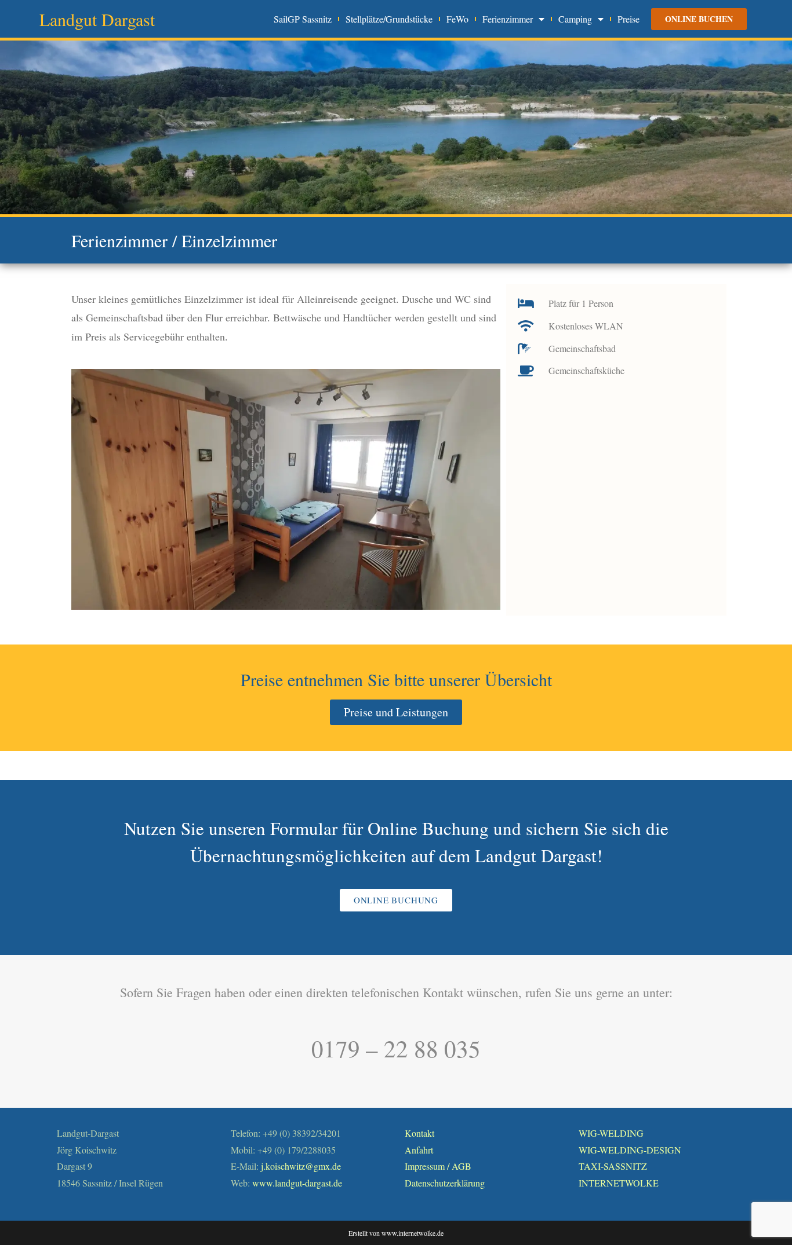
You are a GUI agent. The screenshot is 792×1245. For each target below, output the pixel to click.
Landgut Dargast (97, 19)
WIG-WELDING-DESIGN (630, 1150)
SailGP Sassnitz (303, 19)
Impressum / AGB (438, 1166)
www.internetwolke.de (413, 1232)
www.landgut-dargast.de (297, 1183)
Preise (628, 19)
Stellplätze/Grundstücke (389, 19)
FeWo (457, 19)
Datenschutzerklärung (445, 1183)
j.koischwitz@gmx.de (301, 1166)
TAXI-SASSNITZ (613, 1166)
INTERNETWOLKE (619, 1183)
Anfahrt (419, 1150)
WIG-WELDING (611, 1133)
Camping (575, 19)
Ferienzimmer (507, 19)
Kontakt (419, 1133)
